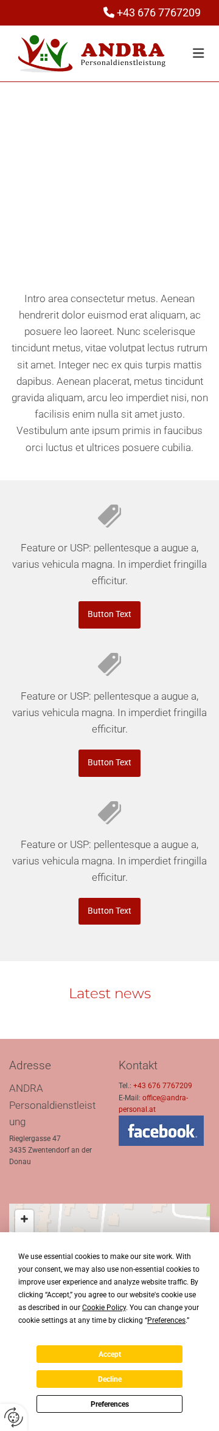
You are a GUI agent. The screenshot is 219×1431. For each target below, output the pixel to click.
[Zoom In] (24, 1219)
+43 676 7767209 (159, 12)
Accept (110, 1354)
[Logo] (92, 54)
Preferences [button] (166, 1320)
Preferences (110, 1404)
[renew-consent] (13, 1417)
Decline (110, 1379)
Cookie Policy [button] (104, 1307)
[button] (110, 224)
